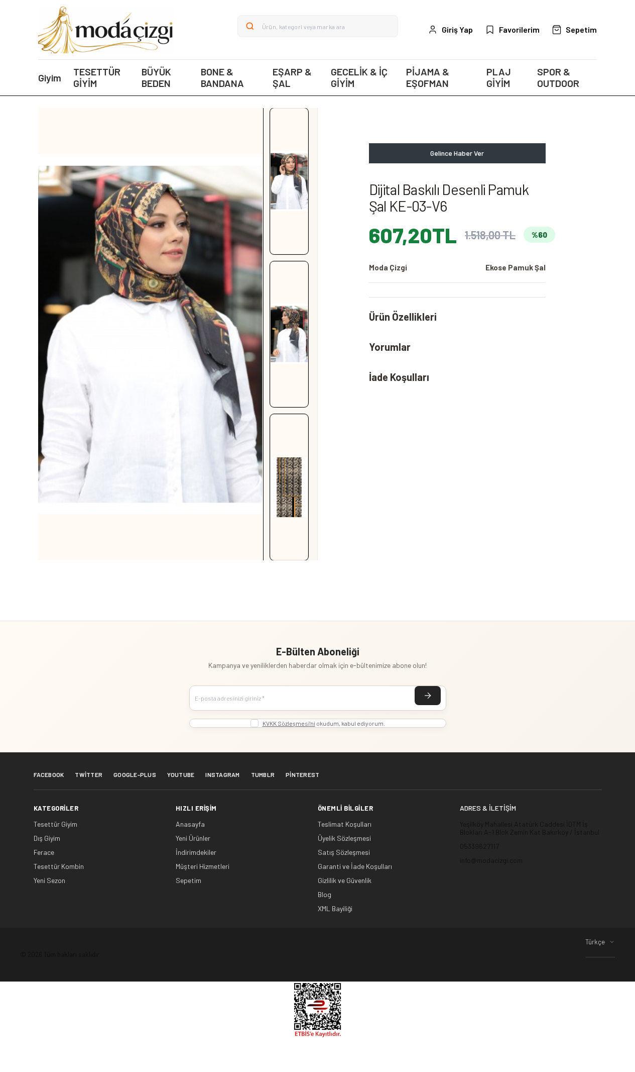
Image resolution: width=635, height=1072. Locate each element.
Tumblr (263, 774)
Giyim (49, 77)
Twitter (88, 774)
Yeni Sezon (49, 880)
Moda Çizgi (388, 267)
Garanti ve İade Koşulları (355, 866)
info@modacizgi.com (491, 860)
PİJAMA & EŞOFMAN (427, 77)
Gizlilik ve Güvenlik (344, 880)
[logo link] (106, 29)
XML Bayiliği (335, 909)
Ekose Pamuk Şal (515, 267)
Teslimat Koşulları (344, 824)
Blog (324, 895)
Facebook (49, 774)
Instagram (222, 774)
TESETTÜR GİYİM (96, 77)
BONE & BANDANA (222, 77)
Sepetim (188, 880)
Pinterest (302, 774)
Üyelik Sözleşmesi (344, 838)
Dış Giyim (47, 838)
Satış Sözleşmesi (344, 852)
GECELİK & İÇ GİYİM (359, 77)
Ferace (44, 852)
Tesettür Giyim (55, 824)
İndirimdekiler (196, 852)
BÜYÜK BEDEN (156, 77)
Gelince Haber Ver (457, 153)
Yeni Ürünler (193, 838)
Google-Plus (134, 774)
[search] (250, 26)
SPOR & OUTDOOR (558, 77)
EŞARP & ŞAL (292, 77)
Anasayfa (190, 824)
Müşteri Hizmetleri (202, 866)
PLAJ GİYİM (498, 77)
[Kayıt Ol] (428, 695)
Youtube (181, 774)
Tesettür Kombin (59, 866)
